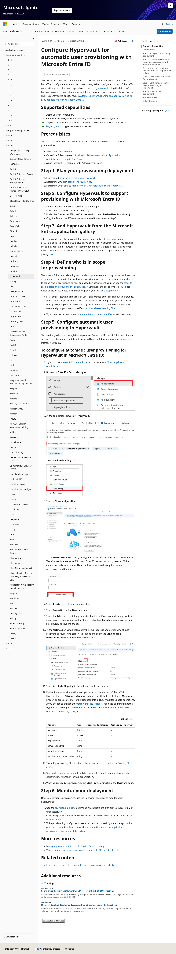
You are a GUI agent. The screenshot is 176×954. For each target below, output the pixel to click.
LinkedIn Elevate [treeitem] (17, 484)
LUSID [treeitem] (12, 514)
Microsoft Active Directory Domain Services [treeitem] (22, 586)
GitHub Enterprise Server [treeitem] (21, 174)
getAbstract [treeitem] (15, 164)
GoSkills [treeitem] (13, 216)
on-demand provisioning (64, 773)
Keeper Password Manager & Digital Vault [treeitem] (21, 382)
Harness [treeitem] (13, 236)
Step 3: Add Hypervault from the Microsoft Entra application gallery (157, 70)
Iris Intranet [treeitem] (15, 311)
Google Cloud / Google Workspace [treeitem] (20, 152)
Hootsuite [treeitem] (14, 256)
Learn (44, 41)
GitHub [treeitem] (13, 169)
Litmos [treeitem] (13, 499)
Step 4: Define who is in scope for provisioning (156, 77)
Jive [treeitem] (11, 360)
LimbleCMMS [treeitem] (16, 479)
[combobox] (18, 44)
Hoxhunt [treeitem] (14, 261)
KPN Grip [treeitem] (14, 437)
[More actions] (132, 41)
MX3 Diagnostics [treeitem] (17, 628)
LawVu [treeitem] (13, 447)
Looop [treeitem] (12, 529)
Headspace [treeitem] (15, 241)
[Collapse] (34, 38)
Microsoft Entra (57, 41)
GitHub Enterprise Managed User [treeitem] (18, 181)
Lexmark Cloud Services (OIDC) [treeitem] (21, 467)
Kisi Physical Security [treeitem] (19, 403)
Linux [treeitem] (12, 494)
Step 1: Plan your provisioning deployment (156, 54)
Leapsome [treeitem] (14, 519)
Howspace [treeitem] (14, 266)
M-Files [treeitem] (13, 539)
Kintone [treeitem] (13, 398)
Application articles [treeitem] (14, 50)
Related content (150, 101)
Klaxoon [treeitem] (13, 413)
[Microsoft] (5, 24)
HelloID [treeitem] (13, 246)
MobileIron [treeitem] (15, 608)
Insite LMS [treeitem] (15, 326)
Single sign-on (53, 126)
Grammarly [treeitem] (15, 221)
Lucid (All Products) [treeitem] (19, 504)
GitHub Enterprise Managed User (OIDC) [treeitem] (20, 189)
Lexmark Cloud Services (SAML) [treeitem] (21, 459)
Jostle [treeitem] (12, 365)
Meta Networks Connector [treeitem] (22, 568)
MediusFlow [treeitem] (15, 558)
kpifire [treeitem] (13, 432)
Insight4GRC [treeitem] (15, 316)
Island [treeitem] (13, 350)
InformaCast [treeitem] (15, 301)
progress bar (64, 815)
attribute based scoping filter (101, 308)
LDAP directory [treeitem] (16, 452)
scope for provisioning (79, 181)
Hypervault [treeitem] (15, 276)
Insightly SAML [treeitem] (17, 321)
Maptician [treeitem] (14, 544)
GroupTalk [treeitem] (14, 226)
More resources (150, 97)
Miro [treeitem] (12, 603)
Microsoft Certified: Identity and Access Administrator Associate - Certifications (79, 905)
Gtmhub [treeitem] (13, 231)
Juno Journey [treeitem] (16, 375)
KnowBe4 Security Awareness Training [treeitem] (19, 425)
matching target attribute (89, 703)
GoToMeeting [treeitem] (16, 195)
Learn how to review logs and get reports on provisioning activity (80, 865)
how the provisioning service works (78, 177)
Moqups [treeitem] (13, 618)
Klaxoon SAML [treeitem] (16, 408)
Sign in (169, 24)
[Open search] (162, 24)
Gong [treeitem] (12, 206)
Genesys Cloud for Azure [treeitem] (21, 159)
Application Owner (73, 159)
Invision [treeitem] (13, 340)
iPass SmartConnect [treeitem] (19, 306)
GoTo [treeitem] (12, 534)
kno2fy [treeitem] (13, 418)
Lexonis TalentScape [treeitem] (19, 474)
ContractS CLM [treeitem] (16, 251)
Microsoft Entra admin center (76, 362)
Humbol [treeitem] (13, 271)
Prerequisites (149, 49)
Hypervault (100, 88)
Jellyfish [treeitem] (13, 355)
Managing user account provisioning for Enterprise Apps (76, 846)
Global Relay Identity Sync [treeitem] (22, 201)
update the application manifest (96, 314)
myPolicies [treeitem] (15, 638)
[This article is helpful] (165, 110)
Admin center (164, 31)
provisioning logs (64, 807)
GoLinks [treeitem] (13, 211)
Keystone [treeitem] (14, 393)
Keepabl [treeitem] (13, 388)
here (51, 254)
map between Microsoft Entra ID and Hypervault (97, 185)
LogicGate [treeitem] (14, 524)
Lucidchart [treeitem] (15, 509)
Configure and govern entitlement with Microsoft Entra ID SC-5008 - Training (77, 891)
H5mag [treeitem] (13, 281)
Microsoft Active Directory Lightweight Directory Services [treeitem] (22, 576)
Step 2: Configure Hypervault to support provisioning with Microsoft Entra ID (156, 62)
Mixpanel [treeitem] (14, 593)
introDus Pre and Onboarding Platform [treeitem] (20, 333)
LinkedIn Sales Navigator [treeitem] (21, 489)
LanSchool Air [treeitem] (16, 442)
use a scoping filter (109, 290)
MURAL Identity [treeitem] (17, 623)
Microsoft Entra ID (76, 41)
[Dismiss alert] (170, 5)
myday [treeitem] (13, 633)
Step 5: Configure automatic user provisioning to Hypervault (156, 85)
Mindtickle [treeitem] (15, 598)
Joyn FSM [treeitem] (14, 370)
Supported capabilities (153, 46)
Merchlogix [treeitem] (15, 563)
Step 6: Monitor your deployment (152, 92)
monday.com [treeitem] (16, 613)
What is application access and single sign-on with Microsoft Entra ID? (82, 850)
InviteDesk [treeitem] (15, 345)
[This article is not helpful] (169, 110)
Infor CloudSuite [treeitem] (17, 296)
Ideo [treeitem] (12, 286)
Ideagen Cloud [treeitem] (17, 291)
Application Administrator (88, 155)
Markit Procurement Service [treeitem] (19, 551)
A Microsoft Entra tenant (59, 151)
